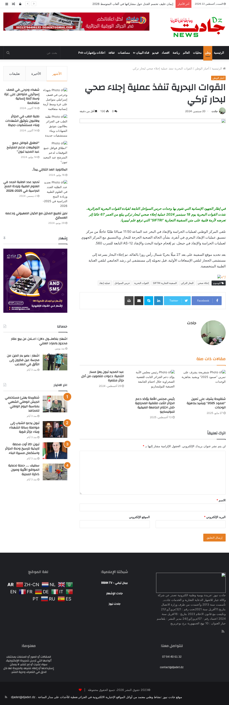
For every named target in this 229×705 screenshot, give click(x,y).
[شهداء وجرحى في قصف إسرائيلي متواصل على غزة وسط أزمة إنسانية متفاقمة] (55, 99)
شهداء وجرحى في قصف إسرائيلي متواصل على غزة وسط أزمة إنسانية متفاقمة (21, 96)
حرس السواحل (122, 283)
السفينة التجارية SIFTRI (165, 283)
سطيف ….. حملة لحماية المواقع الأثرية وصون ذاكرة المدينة (23, 470)
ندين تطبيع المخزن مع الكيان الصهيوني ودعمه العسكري (36, 215)
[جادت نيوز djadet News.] (198, 27)
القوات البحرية (141, 283)
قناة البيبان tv (141, 52)
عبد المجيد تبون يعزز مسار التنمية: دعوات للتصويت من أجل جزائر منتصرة (102, 376)
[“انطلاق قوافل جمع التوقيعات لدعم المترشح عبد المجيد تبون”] (55, 152)
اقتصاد (166, 52)
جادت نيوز (115, 603)
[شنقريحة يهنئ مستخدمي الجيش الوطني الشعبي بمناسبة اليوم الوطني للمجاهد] (55, 404)
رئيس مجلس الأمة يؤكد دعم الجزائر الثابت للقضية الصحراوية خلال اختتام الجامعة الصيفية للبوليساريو (155, 405)
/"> (223, 277)
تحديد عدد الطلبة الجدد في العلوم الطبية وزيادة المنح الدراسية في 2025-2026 (21, 186)
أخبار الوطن (202, 68)
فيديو (155, 52)
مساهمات (124, 52)
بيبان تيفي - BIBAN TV (114, 582)
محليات (197, 52)
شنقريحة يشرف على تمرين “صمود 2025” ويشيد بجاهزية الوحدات (206, 403)
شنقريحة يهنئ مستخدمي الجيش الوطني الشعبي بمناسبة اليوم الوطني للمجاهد (22, 404)
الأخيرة (36, 73)
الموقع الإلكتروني (139, 517)
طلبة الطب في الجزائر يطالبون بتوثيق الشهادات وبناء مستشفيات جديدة (22, 120)
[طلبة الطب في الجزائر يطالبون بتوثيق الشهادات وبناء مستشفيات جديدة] (55, 126)
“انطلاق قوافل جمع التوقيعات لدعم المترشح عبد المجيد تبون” (23, 147)
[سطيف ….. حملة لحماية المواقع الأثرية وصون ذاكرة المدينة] (55, 472)
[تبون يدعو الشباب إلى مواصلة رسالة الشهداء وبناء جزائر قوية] (55, 429)
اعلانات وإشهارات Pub (91, 52)
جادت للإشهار (114, 593)
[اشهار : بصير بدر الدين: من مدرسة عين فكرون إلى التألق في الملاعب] (55, 362)
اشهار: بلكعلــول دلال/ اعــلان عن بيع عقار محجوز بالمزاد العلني (39, 341)
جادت (215, 111)
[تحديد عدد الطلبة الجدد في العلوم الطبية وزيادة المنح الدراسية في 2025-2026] (55, 194)
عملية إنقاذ (104, 283)
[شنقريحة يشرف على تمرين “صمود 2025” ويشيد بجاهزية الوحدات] (203, 382)
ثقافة (111, 52)
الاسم (221, 500)
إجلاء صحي (203, 283)
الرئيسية (219, 52)
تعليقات (14, 73)
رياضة (176, 52)
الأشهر (56, 73)
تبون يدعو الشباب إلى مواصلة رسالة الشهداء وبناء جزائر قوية (24, 427)
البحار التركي (187, 283)
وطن (208, 52)
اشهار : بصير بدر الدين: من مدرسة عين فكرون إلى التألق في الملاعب (23, 360)
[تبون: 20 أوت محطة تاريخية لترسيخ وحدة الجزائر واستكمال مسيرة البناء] (55, 450)
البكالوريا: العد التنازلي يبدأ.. (49, 169)
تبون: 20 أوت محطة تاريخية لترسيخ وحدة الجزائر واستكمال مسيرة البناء (22, 448)
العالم (186, 52)
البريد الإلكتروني (215, 517)
